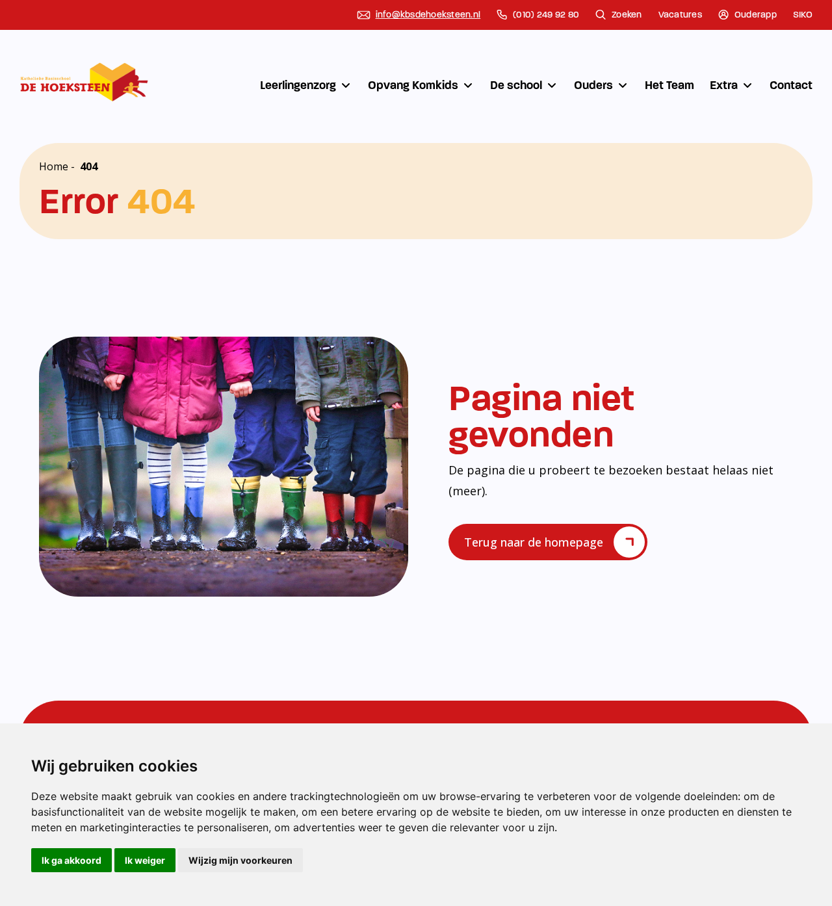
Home (53, 166)
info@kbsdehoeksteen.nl (428, 15)
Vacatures (680, 15)
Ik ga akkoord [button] (71, 860)
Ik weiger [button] (145, 860)
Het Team (669, 85)
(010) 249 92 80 (546, 15)
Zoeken (627, 15)
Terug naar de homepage (533, 542)
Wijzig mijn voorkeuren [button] (240, 860)
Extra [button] (724, 85)
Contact (791, 85)
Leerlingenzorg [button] (298, 85)
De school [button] (516, 85)
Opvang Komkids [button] (413, 85)
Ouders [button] (593, 85)
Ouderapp (755, 15)
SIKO (802, 15)
